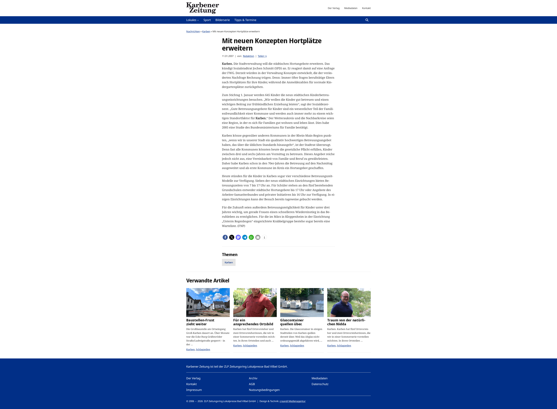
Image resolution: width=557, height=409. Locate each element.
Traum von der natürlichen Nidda (346, 322)
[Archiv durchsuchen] (367, 20)
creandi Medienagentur (293, 401)
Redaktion (248, 56)
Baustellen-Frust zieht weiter (200, 322)
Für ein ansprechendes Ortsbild (253, 322)
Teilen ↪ (262, 56)
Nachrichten (193, 31)
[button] (225, 237)
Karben (206, 31)
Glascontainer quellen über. (292, 322)
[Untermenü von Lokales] (198, 20)
